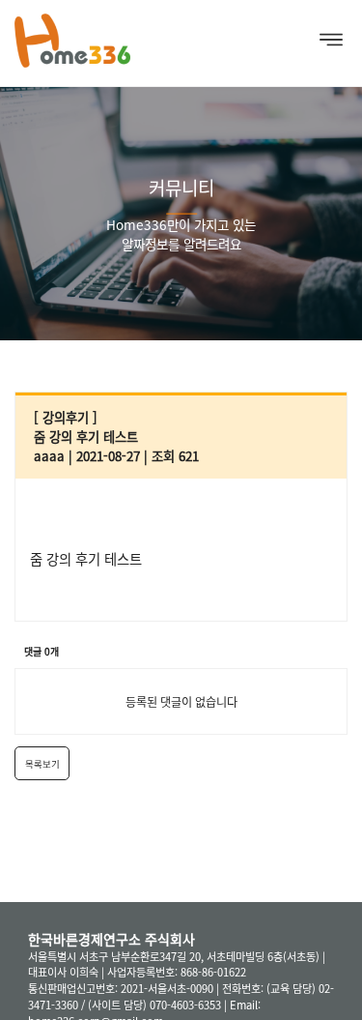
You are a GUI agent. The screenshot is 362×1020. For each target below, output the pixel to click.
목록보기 (42, 764)
